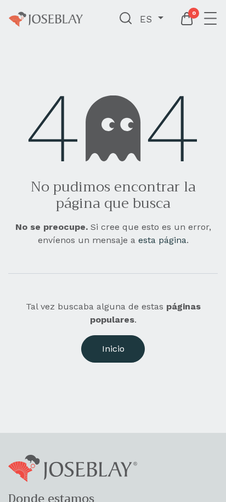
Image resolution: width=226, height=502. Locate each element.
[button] (126, 19)
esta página (162, 240)
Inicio (113, 348)
